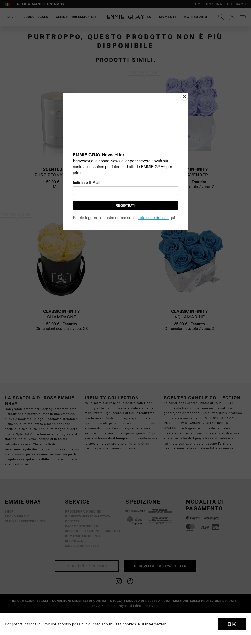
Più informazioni (153, 624)
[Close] (184, 96)
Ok (231, 624)
